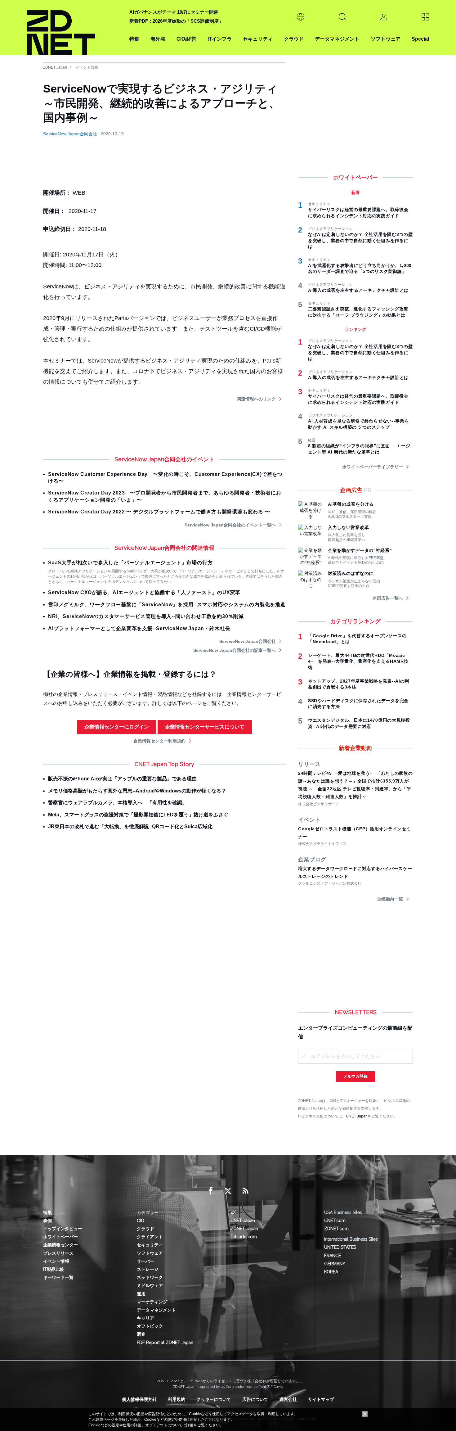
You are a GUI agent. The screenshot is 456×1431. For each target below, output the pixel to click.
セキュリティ (258, 39)
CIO (140, 1220)
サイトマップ (321, 1399)
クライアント (150, 1236)
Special (420, 39)
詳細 (190, 1425)
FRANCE (332, 1255)
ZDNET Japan (55, 67)
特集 (134, 39)
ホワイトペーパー (60, 1236)
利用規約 (176, 1399)
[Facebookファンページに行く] (210, 1191)
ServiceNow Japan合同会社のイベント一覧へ (230, 524)
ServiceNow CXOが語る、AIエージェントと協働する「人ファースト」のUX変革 (144, 592)
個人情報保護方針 (139, 1399)
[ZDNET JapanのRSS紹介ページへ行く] (245, 1191)
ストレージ (148, 1269)
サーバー (145, 1261)
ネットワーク (150, 1277)
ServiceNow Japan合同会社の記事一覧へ (234, 650)
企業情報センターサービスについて (204, 726)
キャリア (145, 1318)
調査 (141, 1334)
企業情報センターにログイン (116, 726)
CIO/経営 (186, 39)
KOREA (331, 1271)
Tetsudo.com (243, 1236)
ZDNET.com (336, 1228)
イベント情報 (87, 67)
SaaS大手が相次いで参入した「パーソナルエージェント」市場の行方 (130, 562)
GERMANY (334, 1263)
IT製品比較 (53, 1269)
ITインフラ (220, 39)
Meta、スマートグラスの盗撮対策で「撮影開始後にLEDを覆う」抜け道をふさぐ (138, 814)
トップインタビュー (62, 1228)
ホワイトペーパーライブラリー (372, 466)
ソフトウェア (385, 39)
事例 (47, 1220)
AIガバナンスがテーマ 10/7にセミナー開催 (173, 12)
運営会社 (288, 1399)
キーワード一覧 (58, 1277)
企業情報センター (60, 1244)
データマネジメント (337, 39)
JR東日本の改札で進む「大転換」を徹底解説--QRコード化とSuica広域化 (130, 826)
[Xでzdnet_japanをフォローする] (228, 1191)
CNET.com (335, 1220)
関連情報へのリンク (256, 398)
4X (233, 1212)
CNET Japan (357, 1116)
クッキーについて (213, 1399)
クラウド (294, 39)
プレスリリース (58, 1253)
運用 (141, 1293)
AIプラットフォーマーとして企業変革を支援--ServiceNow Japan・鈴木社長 (139, 628)
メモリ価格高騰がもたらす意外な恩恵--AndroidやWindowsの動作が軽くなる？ (137, 790)
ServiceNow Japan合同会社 (70, 133)
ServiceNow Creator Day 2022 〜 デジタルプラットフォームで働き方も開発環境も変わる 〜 (159, 511)
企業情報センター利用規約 (159, 740)
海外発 (157, 39)
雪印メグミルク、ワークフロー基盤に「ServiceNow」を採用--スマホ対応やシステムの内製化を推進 (167, 604)
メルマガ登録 (355, 1076)
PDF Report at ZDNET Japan (165, 1342)
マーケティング (152, 1301)
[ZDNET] (74, 27)
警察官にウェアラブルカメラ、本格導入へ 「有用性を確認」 (117, 802)
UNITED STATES (340, 1247)
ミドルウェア (150, 1285)
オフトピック (150, 1326)
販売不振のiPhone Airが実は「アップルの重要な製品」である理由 (122, 778)
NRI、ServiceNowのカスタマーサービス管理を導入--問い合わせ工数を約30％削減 (146, 616)
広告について (255, 1399)
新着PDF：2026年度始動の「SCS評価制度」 (176, 21)
